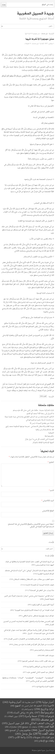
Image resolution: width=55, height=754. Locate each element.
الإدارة (42, 43)
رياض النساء (16, 712)
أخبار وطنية (12, 702)
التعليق (51, 462)
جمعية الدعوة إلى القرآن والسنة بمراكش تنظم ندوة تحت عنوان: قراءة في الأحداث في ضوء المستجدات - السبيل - (29, 632)
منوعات (33, 737)
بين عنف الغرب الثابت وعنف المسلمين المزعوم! (38, 661)
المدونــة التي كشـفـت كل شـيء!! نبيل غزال (39, 439)
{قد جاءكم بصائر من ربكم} (45, 429)
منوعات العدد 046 (48, 655)
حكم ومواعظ (49, 436)
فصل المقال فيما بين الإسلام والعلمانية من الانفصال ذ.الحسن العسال (31, 639)
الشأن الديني (27, 706)
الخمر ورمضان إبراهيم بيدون (44, 650)
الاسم (51, 490)
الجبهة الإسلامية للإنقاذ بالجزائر (43, 442)
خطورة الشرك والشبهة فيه (45, 686)
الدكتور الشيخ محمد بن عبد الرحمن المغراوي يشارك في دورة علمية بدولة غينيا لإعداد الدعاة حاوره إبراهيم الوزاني (29, 418)
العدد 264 (43, 396)
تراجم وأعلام (27, 709)
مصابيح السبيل (43, 730)
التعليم (38, 706)
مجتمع (23, 727)
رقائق (30, 712)
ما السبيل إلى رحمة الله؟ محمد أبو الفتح (40, 413)
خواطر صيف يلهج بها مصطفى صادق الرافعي (38, 615)
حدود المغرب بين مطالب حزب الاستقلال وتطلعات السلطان (34, 579)
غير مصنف (44, 33)
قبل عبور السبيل (13, 723)
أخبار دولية (45, 702)
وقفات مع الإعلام (44, 741)
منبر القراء (47, 737)
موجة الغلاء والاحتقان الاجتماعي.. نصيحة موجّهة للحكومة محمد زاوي (30, 426)
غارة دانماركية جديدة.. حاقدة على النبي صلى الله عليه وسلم (33, 410)
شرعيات (46, 716)
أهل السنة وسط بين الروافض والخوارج (40, 666)
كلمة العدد (46, 727)
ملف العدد (43, 733)
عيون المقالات (11, 716)
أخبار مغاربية (28, 702)
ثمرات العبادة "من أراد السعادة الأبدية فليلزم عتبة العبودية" (34, 610)
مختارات (11, 727)
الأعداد (51, 542)
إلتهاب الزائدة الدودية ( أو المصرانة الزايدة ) (39, 585)
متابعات (33, 727)
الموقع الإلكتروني (48, 511)
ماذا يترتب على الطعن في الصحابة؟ (41, 590)
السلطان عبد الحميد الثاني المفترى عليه (40, 672)
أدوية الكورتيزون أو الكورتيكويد (43, 604)
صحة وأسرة (28, 716)
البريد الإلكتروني (47, 500)
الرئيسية (51, 33)
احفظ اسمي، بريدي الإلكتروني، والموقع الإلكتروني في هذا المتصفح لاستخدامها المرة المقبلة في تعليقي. (31, 525)
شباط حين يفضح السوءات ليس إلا (42, 423)
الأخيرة (48, 705)
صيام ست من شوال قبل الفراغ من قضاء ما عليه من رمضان (33, 644)
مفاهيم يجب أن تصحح (18, 730)
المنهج (15, 705)
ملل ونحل (23, 734)
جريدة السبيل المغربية (35, 13)
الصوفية (51, 432)
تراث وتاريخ (44, 709)
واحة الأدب (16, 737)
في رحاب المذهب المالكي (39, 723)
